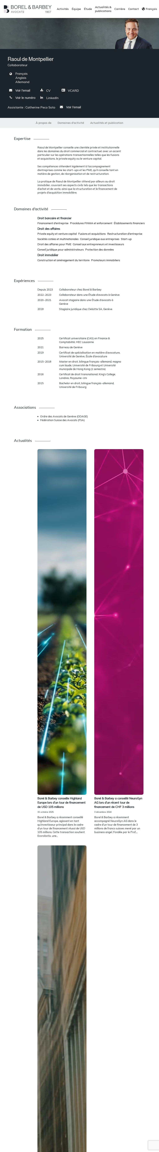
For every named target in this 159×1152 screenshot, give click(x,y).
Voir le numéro (25, 97)
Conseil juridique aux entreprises (99, 239)
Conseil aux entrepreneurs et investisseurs (98, 244)
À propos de (43, 123)
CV (48, 90)
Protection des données (99, 249)
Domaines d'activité (71, 123)
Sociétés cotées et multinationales (58, 239)
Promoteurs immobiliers (105, 260)
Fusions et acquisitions (92, 233)
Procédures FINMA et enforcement (91, 223)
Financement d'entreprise (52, 223)
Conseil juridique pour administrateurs (60, 249)
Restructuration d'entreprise (124, 233)
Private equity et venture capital (57, 233)
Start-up (126, 239)
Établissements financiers (129, 223)
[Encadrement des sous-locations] (62, 817)
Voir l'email (22, 90)
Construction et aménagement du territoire (63, 260)
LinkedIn (52, 98)
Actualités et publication (106, 123)
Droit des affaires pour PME (54, 244)
